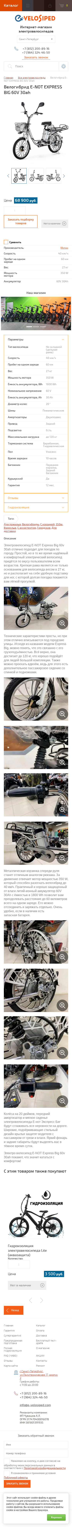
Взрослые (10, 528)
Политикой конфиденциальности (45, 1468)
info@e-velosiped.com (35, 1405)
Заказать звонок (17, 1483)
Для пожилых (12, 524)
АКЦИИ (40, 1356)
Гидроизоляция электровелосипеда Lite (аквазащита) (27, 1250)
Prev (8, 176)
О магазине (43, 1348)
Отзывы (8, 1361)
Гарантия (9, 1330)
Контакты (41, 1361)
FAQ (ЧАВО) (10, 1356)
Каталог (40, 1325)
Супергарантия (12, 1336)
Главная (8, 1325)
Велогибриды (30, 524)
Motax (64, 248)
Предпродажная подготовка (13, 1342)
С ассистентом (26, 528)
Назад (15, 1310)
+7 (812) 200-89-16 (36, 49)
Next (64, 176)
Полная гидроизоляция (13, 1349)
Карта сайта (11, 1366)
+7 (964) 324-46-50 (36, 53)
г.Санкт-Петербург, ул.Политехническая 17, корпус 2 (39, 1375)
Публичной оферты (16, 1477)
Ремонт (40, 1366)
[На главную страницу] (36, 19)
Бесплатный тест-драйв (46, 1342)
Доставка (41, 1336)
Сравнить (15, 242)
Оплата (40, 1330)
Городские (43, 528)
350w (59, 524)
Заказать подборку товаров (21, 221)
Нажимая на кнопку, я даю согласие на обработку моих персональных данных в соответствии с (35, 1464)
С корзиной (47, 524)
